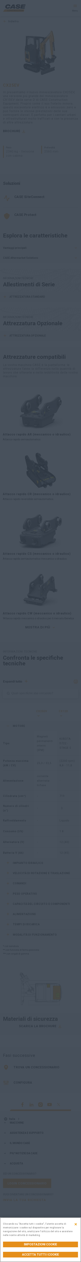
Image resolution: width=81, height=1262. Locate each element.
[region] (40, 1239)
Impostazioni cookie (40, 1244)
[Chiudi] (75, 1224)
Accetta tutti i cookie (40, 1254)
